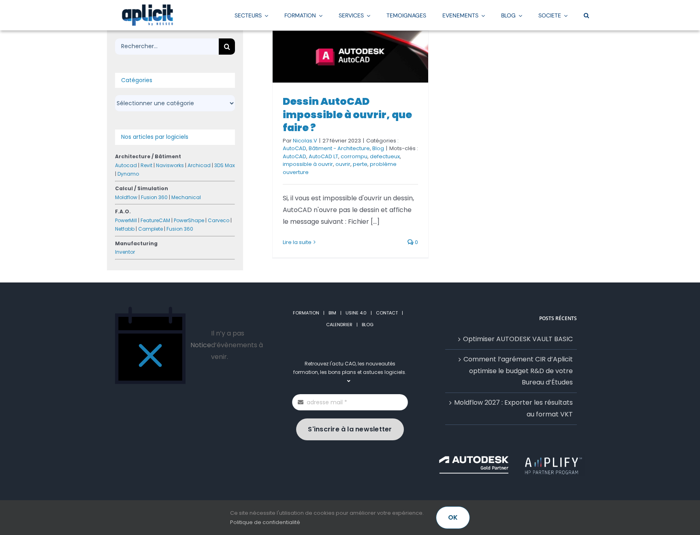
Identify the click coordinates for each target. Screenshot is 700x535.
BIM (332, 313)
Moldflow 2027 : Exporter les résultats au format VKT (513, 408)
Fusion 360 (154, 197)
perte (360, 164)
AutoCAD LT (323, 156)
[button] (586, 15)
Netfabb (124, 228)
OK (453, 517)
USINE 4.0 (356, 313)
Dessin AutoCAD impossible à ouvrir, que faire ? (347, 114)
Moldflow (126, 197)
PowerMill (126, 220)
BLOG (367, 324)
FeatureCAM (155, 220)
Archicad (199, 165)
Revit (146, 165)
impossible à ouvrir (308, 164)
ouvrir (342, 164)
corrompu (354, 156)
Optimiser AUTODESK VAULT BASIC (518, 339)
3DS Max (224, 165)
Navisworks (170, 165)
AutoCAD (294, 148)
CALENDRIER (339, 324)
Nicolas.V (305, 140)
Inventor (125, 251)
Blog (378, 148)
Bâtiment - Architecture (339, 148)
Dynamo (128, 173)
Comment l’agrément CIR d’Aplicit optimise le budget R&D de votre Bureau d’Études (518, 371)
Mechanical (186, 197)
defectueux (385, 156)
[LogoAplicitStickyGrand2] (147, 7)
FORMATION (306, 313)
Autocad (126, 165)
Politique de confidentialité (265, 522)
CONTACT (387, 313)
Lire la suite (297, 242)
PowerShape (189, 220)
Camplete (150, 228)
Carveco (218, 220)
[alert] (189, 345)
